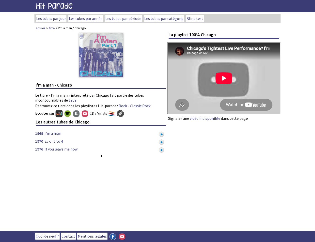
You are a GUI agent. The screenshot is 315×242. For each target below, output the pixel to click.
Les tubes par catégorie (164, 18)
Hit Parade (54, 6)
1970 (39, 141)
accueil (41, 28)
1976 (39, 149)
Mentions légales (92, 236)
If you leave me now (61, 149)
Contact (68, 236)
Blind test (195, 18)
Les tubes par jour (51, 18)
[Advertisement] (100, 193)
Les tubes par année (85, 18)
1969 (73, 100)
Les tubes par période (123, 18)
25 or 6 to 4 (54, 141)
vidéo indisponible (205, 118)
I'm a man (53, 133)
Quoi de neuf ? (47, 236)
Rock (123, 105)
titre (52, 28)
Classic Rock (140, 105)
